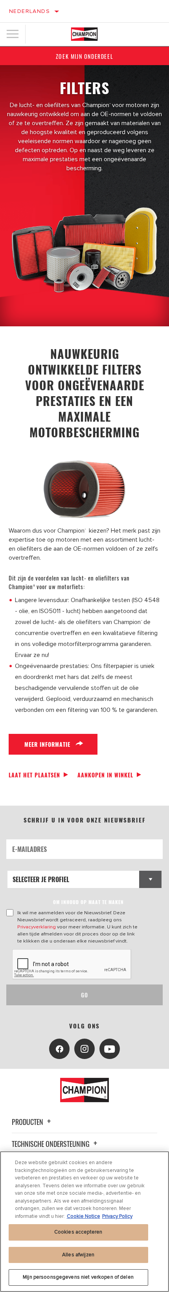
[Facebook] (59, 1049)
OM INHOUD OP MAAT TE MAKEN (88, 902)
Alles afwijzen (78, 1255)
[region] (84, 1221)
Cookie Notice (83, 1216)
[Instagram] (84, 1049)
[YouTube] (109, 1049)
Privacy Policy (117, 1216)
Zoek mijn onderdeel (84, 56)
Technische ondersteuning (51, 1144)
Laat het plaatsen (34, 775)
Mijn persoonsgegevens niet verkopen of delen (78, 1277)
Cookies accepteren (78, 1232)
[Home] (84, 34)
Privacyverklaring (36, 927)
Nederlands (29, 11)
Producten (28, 1122)
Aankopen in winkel (105, 775)
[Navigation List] (12, 34)
